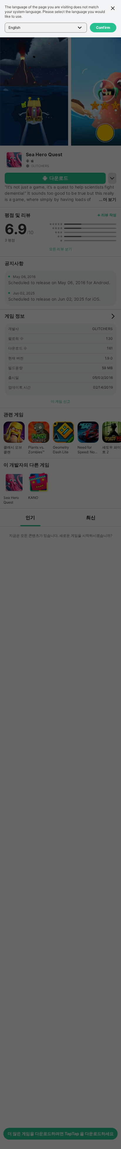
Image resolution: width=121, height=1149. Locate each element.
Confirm (103, 27)
